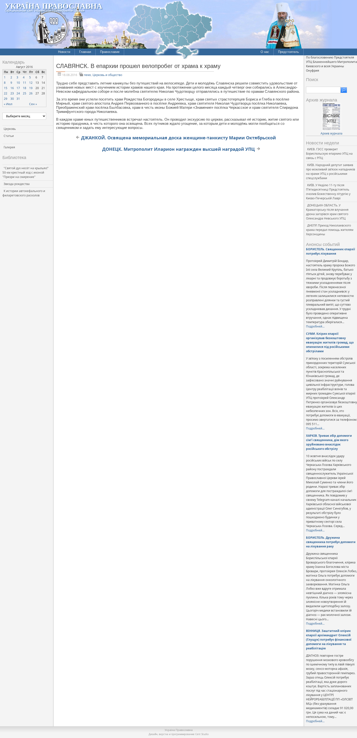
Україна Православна (53, 5)
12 (31, 83)
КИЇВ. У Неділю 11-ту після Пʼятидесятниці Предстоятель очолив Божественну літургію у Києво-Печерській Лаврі (328, 191)
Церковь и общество (107, 75)
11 (24, 83)
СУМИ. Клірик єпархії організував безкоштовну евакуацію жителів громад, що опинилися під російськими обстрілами (330, 342)
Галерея (9, 147)
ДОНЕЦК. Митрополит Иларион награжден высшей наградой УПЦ (178, 149)
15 (5, 88)
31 (18, 99)
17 (18, 88)
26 (31, 93)
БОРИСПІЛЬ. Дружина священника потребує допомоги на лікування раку (331, 542)
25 (24, 93)
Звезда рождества (17, 184)
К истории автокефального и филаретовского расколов (23, 193)
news (87, 75)
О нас (265, 52)
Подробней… (315, 326)
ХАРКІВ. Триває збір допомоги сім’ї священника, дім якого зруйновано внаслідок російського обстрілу (329, 442)
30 (12, 99)
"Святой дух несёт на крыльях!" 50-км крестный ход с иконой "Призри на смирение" (25, 172)
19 (31, 88)
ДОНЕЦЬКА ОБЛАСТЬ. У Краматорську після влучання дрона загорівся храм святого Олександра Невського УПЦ (327, 211)
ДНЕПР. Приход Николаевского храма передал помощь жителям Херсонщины (329, 229)
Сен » (33, 104)
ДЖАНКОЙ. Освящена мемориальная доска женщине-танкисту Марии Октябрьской (178, 138)
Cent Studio (202, 734)
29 (5, 99)
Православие (109, 52)
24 (18, 93)
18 (24, 88)
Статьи (9, 136)
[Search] (343, 90)
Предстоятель (288, 52)
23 (12, 93)
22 (5, 93)
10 (18, 83)
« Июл (8, 104)
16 (12, 88)
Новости (64, 52)
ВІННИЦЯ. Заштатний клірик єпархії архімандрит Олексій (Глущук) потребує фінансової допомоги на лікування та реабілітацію (328, 639)
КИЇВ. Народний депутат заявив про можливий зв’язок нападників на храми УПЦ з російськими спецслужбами (330, 171)
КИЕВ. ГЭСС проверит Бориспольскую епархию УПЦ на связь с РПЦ (329, 153)
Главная (85, 52)
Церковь (10, 129)
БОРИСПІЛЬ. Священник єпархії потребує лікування (330, 251)
